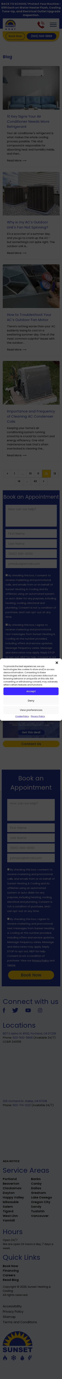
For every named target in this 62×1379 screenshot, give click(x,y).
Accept (31, 691)
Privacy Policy (38, 716)
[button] (57, 662)
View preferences (31, 710)
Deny (31, 700)
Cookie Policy (22, 716)
